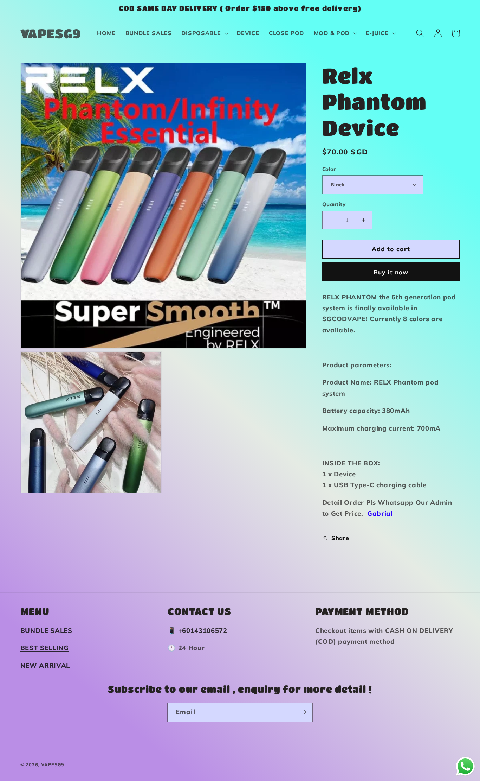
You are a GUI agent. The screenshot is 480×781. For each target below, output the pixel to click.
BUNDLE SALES (46, 631)
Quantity (334, 204)
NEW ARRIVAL (45, 665)
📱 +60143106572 (197, 631)
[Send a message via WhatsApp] (465, 766)
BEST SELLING (44, 648)
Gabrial (380, 513)
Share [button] (340, 537)
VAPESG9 (52, 764)
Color (329, 169)
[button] (204, 33)
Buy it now (391, 271)
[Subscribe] (303, 712)
